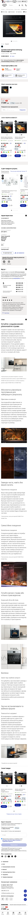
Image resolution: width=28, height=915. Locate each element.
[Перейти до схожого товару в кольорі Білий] (17, 175)
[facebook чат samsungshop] (2, 856)
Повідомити (22, 110)
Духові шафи (17, 9)
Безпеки (18, 840)
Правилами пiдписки (7, 841)
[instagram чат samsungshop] (5, 856)
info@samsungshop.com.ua (7, 893)
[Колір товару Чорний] (2, 46)
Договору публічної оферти (9, 840)
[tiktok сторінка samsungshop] (12, 856)
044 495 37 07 (5, 890)
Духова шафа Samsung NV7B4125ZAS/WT (20, 138)
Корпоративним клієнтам (9, 867)
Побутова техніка (9, 9)
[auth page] (8, 913)
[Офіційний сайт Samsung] (4, 904)
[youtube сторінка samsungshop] (9, 856)
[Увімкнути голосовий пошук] (19, 5)
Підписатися (14, 845)
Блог (4, 864)
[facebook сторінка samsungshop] (11, 899)
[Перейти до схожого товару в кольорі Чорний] (21, 134)
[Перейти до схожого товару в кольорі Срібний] (20, 134)
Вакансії (5, 869)
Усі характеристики (7, 252)
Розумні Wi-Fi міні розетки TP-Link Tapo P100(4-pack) (9, 191)
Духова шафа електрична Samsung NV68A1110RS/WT (7, 138)
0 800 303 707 (7, 885)
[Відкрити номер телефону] (26, 5)
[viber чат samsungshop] (6, 899)
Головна (3, 9)
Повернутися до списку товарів (14, 814)
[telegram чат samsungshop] (15, 856)
